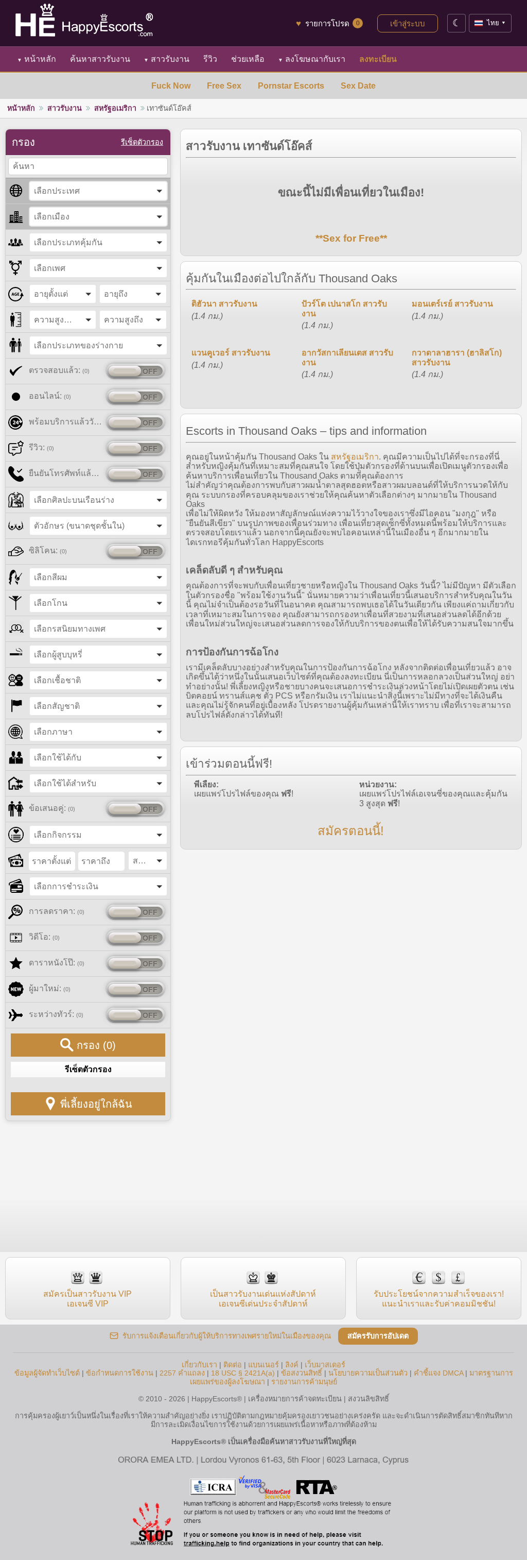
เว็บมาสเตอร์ (325, 1365)
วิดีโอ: (44, 936)
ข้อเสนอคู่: (52, 808)
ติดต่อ (232, 1365)
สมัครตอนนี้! (351, 831)
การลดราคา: (56, 911)
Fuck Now (170, 85)
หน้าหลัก (36, 59)
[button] (98, 191)
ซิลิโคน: (48, 550)
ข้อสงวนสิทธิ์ (301, 1373)
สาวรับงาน (166, 59)
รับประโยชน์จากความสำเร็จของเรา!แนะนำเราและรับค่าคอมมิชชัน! (439, 1299)
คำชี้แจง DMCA (438, 1373)
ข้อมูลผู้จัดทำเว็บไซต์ (47, 1373)
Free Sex (224, 85)
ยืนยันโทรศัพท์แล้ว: (65, 473)
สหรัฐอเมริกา (115, 108)
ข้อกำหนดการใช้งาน (119, 1373)
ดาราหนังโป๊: (56, 962)
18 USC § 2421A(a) (243, 1373)
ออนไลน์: (50, 396)
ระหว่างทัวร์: (56, 1014)
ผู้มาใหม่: (50, 988)
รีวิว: (41, 447)
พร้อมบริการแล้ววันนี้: (65, 421)
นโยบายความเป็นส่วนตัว (368, 1373)
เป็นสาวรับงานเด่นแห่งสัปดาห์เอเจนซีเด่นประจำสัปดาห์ (263, 1299)
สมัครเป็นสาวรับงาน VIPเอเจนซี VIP (87, 1299)
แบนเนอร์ (263, 1365)
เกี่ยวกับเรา (199, 1365)
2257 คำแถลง (182, 1373)
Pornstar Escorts (291, 85)
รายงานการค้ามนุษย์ (304, 1382)
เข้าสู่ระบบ (407, 23)
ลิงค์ (291, 1365)
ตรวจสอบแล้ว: (59, 370)
